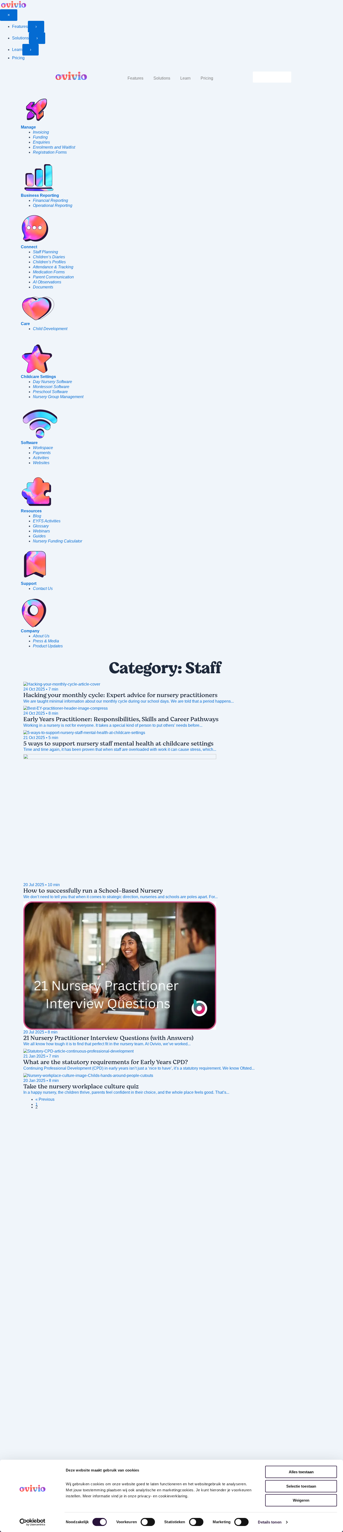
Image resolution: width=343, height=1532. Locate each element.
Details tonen (269, 1522)
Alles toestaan (301, 1472)
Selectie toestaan (301, 1486)
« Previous (44, 1099)
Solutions (161, 78)
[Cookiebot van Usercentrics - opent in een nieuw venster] (32, 1522)
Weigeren (301, 1500)
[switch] (148, 1522)
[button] (137, 78)
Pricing (207, 78)
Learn (185, 78)
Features (135, 78)
